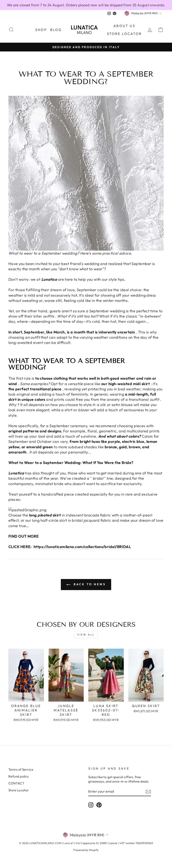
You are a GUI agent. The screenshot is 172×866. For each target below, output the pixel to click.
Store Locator (124, 34)
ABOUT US (124, 26)
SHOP (41, 30)
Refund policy (18, 776)
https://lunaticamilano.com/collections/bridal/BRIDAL (82, 546)
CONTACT (16, 783)
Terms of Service (20, 769)
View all (86, 634)
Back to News (89, 584)
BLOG (56, 30)
